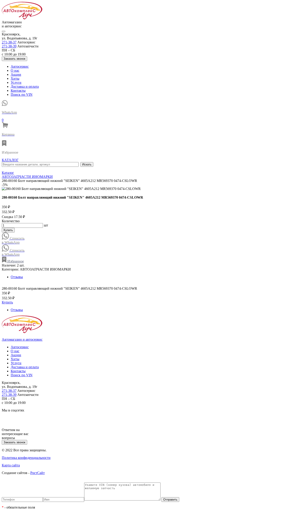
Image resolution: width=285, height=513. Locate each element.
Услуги (16, 82)
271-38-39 (9, 46)
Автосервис (20, 66)
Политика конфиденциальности (26, 458)
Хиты (15, 78)
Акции (16, 74)
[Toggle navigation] (3, 31)
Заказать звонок (14, 58)
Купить (8, 230)
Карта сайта (11, 465)
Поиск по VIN (22, 94)
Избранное (15, 261)
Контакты (18, 90)
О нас (15, 70)
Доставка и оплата (25, 86)
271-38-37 (9, 42)
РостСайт (37, 473)
